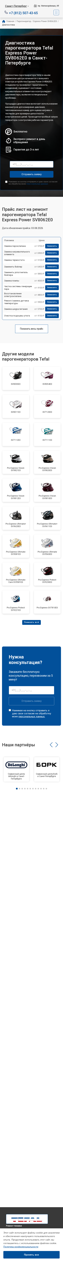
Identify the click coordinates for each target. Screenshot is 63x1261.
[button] (51, 744)
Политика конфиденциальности (20, 1246)
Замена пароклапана (15, 246)
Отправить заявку (32, 174)
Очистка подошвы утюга (17, 315)
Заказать (52, 246)
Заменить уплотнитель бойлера (16, 273)
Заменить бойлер (13, 266)
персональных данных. (37, 184)
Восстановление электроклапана (13, 294)
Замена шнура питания (16, 309)
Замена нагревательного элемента (17, 253)
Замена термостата (14, 260)
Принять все (31, 1254)
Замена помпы (11, 280)
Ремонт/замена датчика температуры (16, 302)
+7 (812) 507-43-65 (23, 12)
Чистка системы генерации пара (18, 287)
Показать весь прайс (31, 328)
